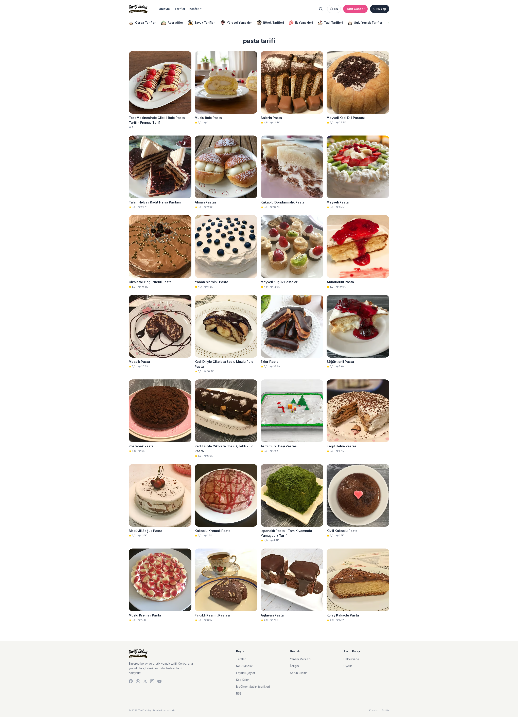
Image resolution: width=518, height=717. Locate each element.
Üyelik (348, 666)
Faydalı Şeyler (245, 673)
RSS (239, 693)
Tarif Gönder (355, 9)
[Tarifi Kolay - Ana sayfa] (138, 8)
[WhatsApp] (138, 681)
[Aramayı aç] (321, 9)
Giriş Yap (379, 9)
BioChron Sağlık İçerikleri (253, 686)
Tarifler (180, 9)
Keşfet (194, 9)
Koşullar (373, 710)
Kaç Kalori (242, 679)
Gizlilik (385, 710)
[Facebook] (131, 681)
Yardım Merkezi (300, 659)
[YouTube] (159, 681)
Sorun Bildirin (298, 673)
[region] (259, 23)
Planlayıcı (164, 9)
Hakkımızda (351, 659)
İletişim (294, 666)
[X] (145, 681)
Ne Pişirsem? (244, 666)
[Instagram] (152, 681)
